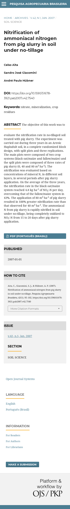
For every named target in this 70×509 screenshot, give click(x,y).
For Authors (13, 441)
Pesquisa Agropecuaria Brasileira (38, 4)
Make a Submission (22, 464)
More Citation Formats (24, 308)
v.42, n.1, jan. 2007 (42, 17)
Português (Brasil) (17, 409)
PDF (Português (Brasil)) (28, 236)
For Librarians (14, 447)
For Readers (13, 435)
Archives (21, 17)
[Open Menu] (4, 4)
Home (8, 17)
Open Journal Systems (20, 379)
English (10, 403)
